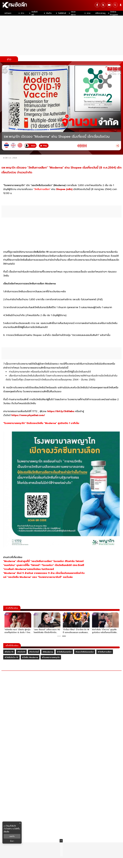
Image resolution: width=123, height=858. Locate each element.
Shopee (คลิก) (64, 189)
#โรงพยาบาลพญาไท (51, 657)
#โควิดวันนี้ (34, 651)
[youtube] (109, 5)
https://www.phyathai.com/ (28, 415)
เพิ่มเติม (6, 831)
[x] (103, 5)
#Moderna (48, 651)
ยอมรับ (12, 836)
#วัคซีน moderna (30, 657)
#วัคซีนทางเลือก (105, 651)
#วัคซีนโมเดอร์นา (64, 651)
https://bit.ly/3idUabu (60, 411)
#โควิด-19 (9, 651)
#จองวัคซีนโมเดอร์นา (84, 651)
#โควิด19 (21, 651)
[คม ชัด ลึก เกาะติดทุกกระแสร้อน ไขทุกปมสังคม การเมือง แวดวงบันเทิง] (61, 5)
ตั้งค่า (12, 841)
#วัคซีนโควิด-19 (11, 657)
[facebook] (97, 5)
